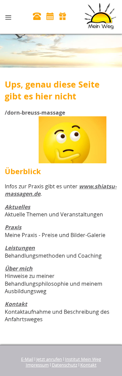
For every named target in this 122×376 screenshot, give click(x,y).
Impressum (37, 365)
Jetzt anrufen (49, 359)
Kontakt (16, 304)
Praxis (13, 227)
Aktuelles (17, 207)
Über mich (19, 268)
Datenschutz (64, 365)
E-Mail (27, 359)
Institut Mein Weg (83, 359)
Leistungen (20, 248)
